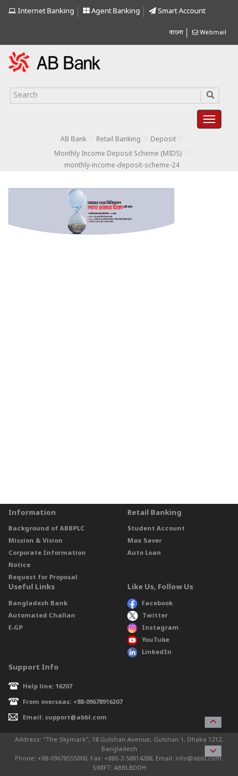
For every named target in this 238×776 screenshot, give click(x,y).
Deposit (163, 139)
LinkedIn (157, 652)
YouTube (155, 640)
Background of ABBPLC (46, 529)
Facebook (157, 603)
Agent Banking (115, 11)
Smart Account (180, 11)
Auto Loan (144, 553)
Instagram (160, 628)
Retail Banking (118, 139)
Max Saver (144, 541)
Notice (19, 565)
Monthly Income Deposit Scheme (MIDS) (118, 154)
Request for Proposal (42, 577)
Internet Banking (45, 11)
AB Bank (73, 139)
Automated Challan (41, 616)
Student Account (156, 529)
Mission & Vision (35, 541)
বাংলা (176, 33)
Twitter (155, 616)
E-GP (15, 628)
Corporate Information (47, 553)
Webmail (212, 33)
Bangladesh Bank (38, 603)
